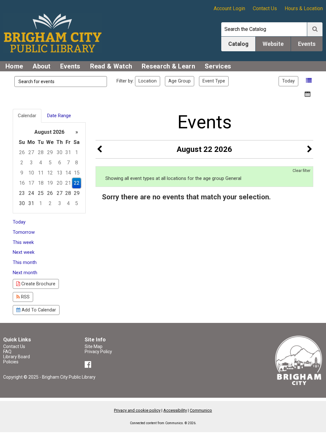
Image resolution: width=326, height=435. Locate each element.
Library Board (16, 356)
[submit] (315, 29)
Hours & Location (304, 8)
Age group (179, 80)
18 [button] (41, 183)
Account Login (229, 8)
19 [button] (50, 183)
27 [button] (31, 152)
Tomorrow (24, 232)
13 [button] (59, 173)
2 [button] (21, 163)
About (41, 66)
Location (147, 80)
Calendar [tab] (27, 115)
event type (213, 80)
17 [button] (31, 183)
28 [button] (41, 152)
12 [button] (50, 173)
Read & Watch (111, 66)
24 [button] (31, 193)
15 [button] (77, 173)
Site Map (94, 346)
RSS (25, 296)
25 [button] (41, 193)
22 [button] (77, 183)
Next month (25, 272)
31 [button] (68, 152)
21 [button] (68, 183)
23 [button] (22, 193)
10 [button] (31, 173)
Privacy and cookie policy (137, 410)
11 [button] (41, 173)
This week (23, 242)
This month (25, 262)
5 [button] (50, 163)
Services (218, 66)
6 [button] (59, 163)
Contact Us (265, 8)
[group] (49, 168)
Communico (201, 410)
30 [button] (59, 152)
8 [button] (76, 163)
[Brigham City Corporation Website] (299, 359)
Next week (23, 252)
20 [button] (59, 183)
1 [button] (76, 152)
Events (70, 66)
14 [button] (68, 173)
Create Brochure (37, 283)
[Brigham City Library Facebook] (89, 365)
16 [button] (22, 183)
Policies (10, 361)
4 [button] (40, 163)
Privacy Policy (98, 351)
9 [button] (21, 173)
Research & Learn (168, 66)
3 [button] (31, 163)
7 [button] (68, 163)
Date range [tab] (59, 115)
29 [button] (50, 152)
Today (288, 80)
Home (14, 66)
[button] (309, 80)
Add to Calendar (38, 309)
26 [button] (22, 152)
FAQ (7, 351)
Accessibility (175, 410)
